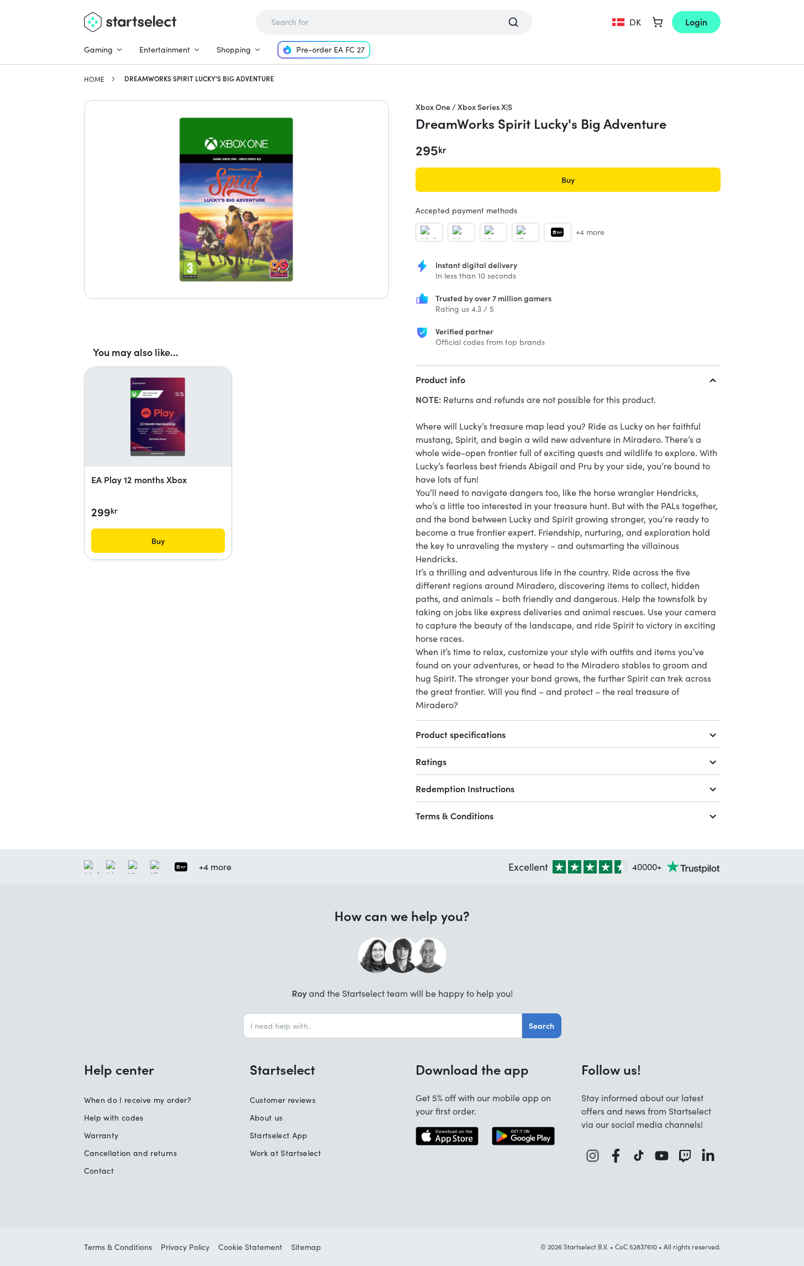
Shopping (234, 49)
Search (541, 1025)
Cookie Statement (250, 1247)
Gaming (98, 49)
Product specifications (461, 734)
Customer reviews (283, 1100)
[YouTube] (662, 1155)
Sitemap (306, 1247)
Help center (119, 1069)
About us (266, 1117)
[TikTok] (639, 1155)
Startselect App (279, 1135)
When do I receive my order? (137, 1100)
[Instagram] (593, 1155)
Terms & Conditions (454, 815)
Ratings (431, 761)
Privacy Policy (185, 1247)
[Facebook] (616, 1155)
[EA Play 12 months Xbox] (158, 417)
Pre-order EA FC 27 (330, 49)
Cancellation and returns (130, 1153)
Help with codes (114, 1117)
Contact (99, 1170)
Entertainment (164, 49)
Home (94, 79)
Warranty (101, 1135)
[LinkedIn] (708, 1155)
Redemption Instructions (465, 788)
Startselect (282, 1069)
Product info (440, 379)
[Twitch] (685, 1155)
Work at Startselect (286, 1153)
